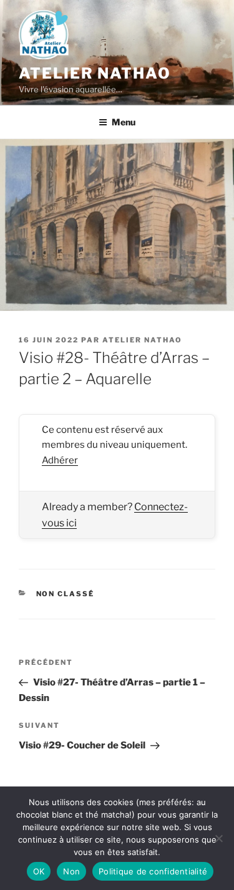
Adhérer (60, 460)
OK (39, 871)
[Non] (218, 838)
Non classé (65, 593)
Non (71, 871)
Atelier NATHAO (95, 73)
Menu (123, 122)
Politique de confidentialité (153, 871)
